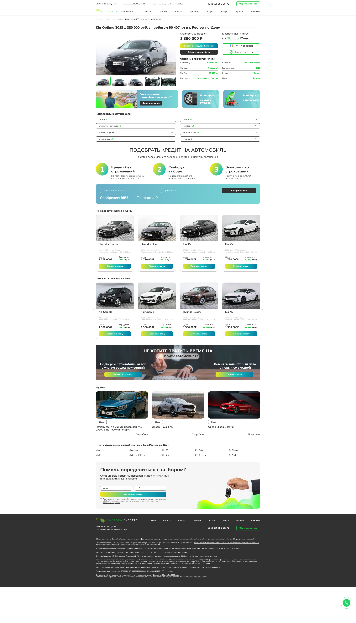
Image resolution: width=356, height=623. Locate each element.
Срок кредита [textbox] (170, 190)
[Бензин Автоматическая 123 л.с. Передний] (199, 296)
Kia (114, 19)
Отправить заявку (133, 494)
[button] (173, 54)
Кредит (178, 11)
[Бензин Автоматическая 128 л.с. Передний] (157, 228)
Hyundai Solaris (192, 312)
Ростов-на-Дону (104, 4)
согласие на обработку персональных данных (119, 544)
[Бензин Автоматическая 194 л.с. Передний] (241, 228)
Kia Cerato (133, 450)
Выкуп (224, 11)
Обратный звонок (248, 4)
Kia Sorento (105, 312)
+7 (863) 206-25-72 (218, 4)
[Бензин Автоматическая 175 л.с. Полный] (115, 296)
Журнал (239, 11)
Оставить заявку (115, 266)
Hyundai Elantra (150, 244)
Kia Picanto (233, 450)
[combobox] (129, 190)
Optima (120, 19)
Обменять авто (234, 374)
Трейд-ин (194, 11)
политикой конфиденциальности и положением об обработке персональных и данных (134, 500)
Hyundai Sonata (108, 244)
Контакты (255, 11)
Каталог (163, 11)
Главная (147, 11)
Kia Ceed (100, 450)
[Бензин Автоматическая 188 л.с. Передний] (157, 296)
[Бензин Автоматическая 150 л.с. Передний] (115, 228)
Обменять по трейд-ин (199, 52)
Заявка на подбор (123, 374)
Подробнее (142, 434)
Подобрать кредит (239, 190)
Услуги (210, 11)
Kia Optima (147, 312)
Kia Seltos (166, 455)
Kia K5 (187, 244)
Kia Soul (232, 455)
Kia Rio (99, 455)
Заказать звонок (151, 103)
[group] (136, 53)
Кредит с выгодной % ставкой (199, 46)
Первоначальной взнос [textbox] (114, 190)
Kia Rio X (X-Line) (137, 455)
